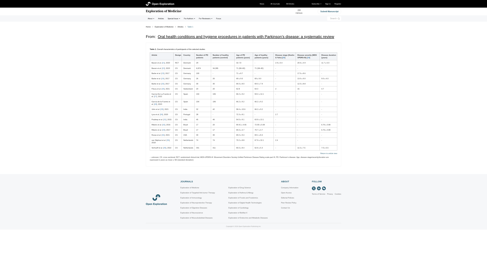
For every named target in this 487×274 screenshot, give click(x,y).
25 (163, 84)
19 (308, 58)
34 (163, 135)
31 (165, 119)
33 (164, 130)
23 (163, 73)
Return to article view (328, 153)
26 (163, 89)
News (262, 4)
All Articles (290, 4)
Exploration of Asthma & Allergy (240, 193)
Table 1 (190, 27)
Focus (218, 19)
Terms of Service (318, 194)
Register (337, 4)
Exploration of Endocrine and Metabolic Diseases (248, 218)
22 (163, 68)
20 (284, 58)
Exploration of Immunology (191, 198)
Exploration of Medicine (163, 11)
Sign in (328, 4)
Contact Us (285, 208)
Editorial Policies (287, 198)
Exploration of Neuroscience (191, 213)
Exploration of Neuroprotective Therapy (196, 203)
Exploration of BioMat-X (237, 213)
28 (155, 104)
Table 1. (153, 49)
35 (168, 140)
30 (161, 114)
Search (333, 18)
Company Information (289, 188)
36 (165, 148)
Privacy (330, 194)
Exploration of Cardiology (238, 208)
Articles (161, 19)
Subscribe (316, 4)
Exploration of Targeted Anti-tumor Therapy (197, 193)
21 (163, 63)
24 (163, 79)
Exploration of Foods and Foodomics (243, 198)
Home (148, 27)
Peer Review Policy (288, 203)
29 (162, 109)
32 (164, 125)
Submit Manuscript (329, 11)
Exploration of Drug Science (239, 188)
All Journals (275, 4)
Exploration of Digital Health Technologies (245, 203)
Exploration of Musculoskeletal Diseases (196, 218)
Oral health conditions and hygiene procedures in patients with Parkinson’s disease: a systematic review (246, 37)
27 (155, 96)
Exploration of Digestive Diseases (193, 208)
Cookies (338, 194)
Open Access (286, 193)
